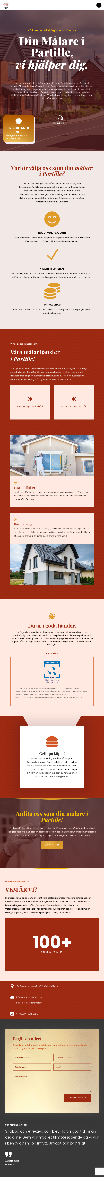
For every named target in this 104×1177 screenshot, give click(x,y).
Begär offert (52, 845)
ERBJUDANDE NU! (18, 130)
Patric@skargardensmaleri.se (30, 1002)
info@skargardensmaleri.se (29, 997)
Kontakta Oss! (60, 123)
